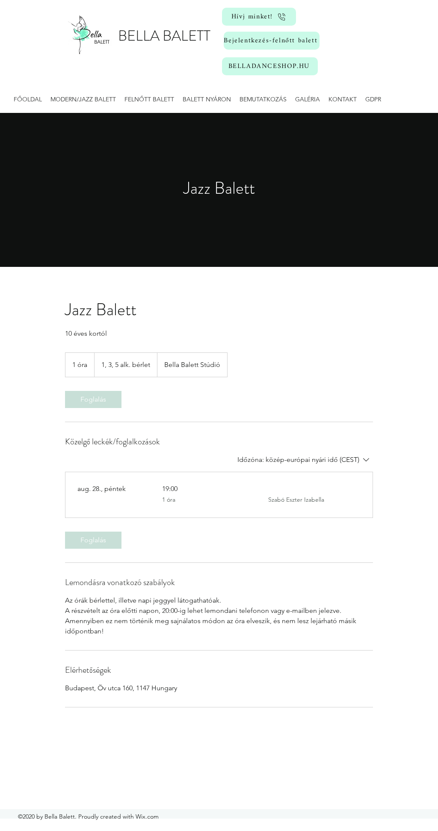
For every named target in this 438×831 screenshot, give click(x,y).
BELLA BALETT (164, 35)
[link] (93, 399)
